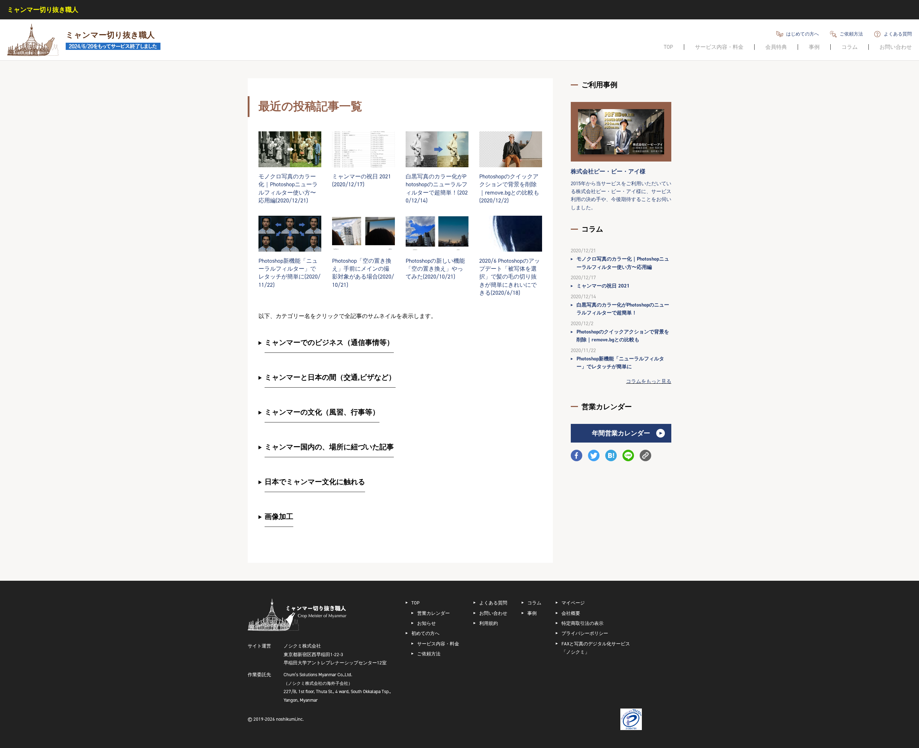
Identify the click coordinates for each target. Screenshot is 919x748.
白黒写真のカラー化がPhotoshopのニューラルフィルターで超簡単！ (623, 308)
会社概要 (570, 613)
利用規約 (488, 623)
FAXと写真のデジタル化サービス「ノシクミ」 (595, 648)
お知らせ (426, 623)
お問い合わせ (896, 47)
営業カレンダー (433, 613)
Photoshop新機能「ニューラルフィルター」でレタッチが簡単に (620, 362)
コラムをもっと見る (648, 381)
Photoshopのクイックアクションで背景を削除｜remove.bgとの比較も (623, 335)
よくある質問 (898, 34)
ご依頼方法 (851, 34)
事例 (814, 47)
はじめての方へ (802, 34)
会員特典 (776, 47)
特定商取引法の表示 (582, 623)
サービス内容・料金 (719, 47)
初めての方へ (425, 633)
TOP (668, 47)
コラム (849, 47)
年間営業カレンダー (621, 433)
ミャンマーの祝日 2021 (603, 285)
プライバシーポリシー (584, 633)
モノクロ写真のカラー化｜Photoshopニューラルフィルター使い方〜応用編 (623, 263)
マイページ (573, 603)
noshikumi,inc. (290, 719)
